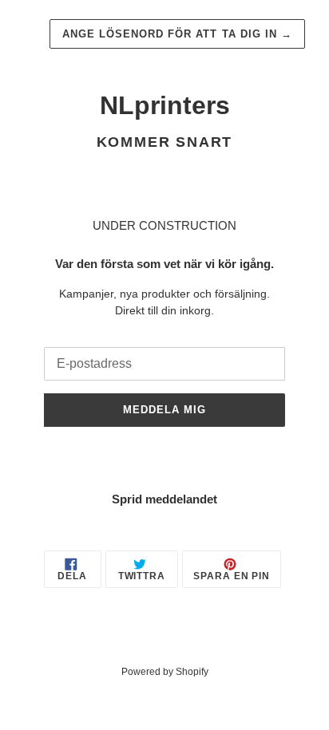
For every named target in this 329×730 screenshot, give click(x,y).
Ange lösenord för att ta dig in (177, 34)
